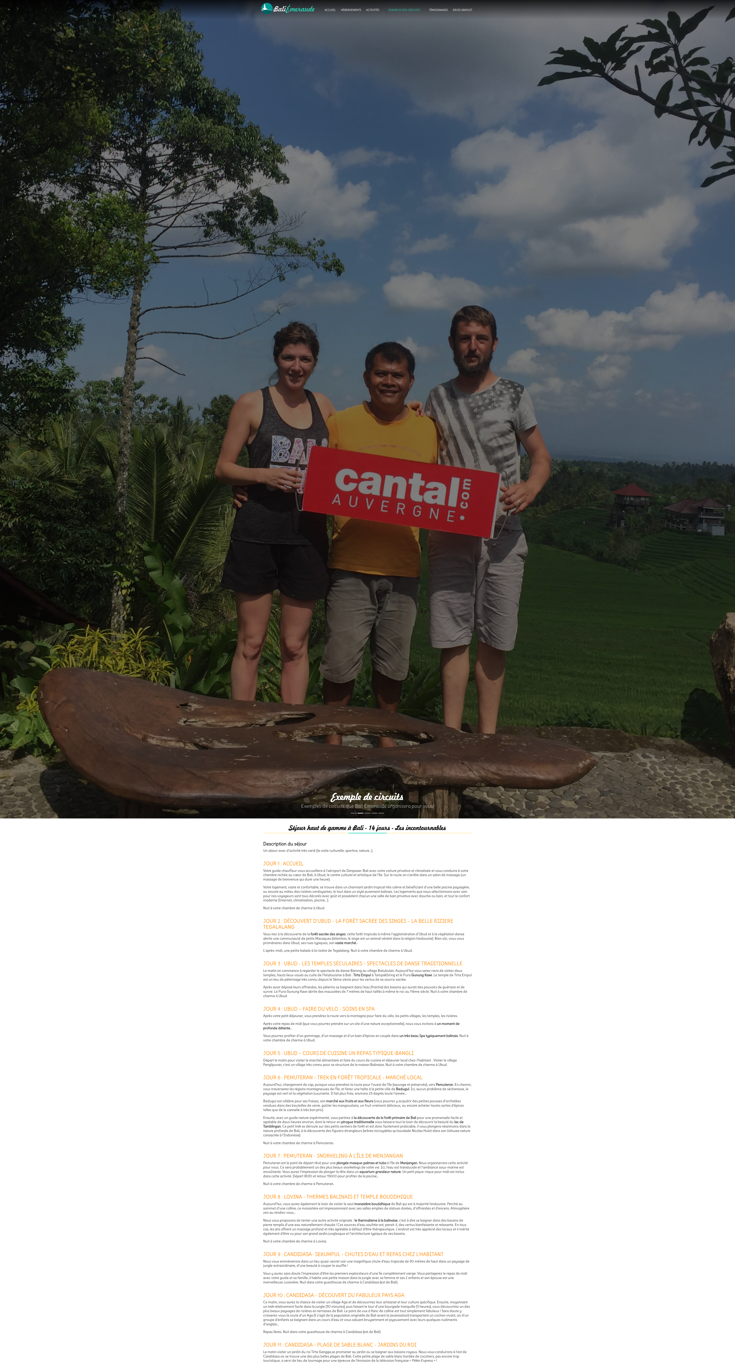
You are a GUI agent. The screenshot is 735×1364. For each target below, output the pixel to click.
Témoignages (438, 10)
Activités (372, 10)
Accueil (330, 10)
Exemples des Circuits (404, 10)
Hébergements (351, 10)
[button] (18, 409)
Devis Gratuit (462, 10)
